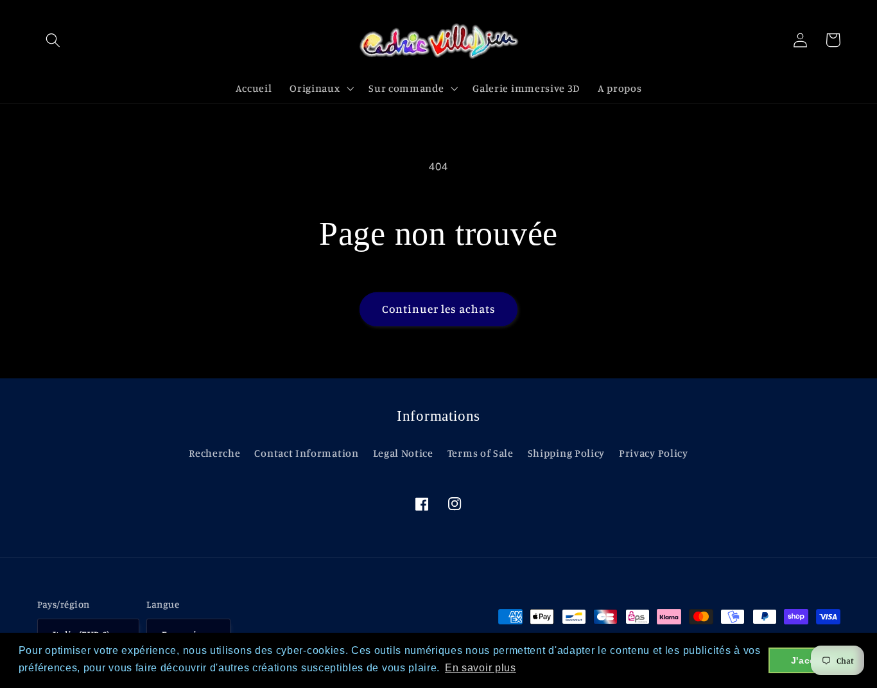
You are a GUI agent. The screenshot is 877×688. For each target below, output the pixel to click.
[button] (53, 40)
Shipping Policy (566, 452)
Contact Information (306, 452)
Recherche (214, 452)
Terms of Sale (480, 452)
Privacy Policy (653, 452)
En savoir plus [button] (480, 667)
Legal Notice (403, 452)
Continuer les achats (439, 308)
